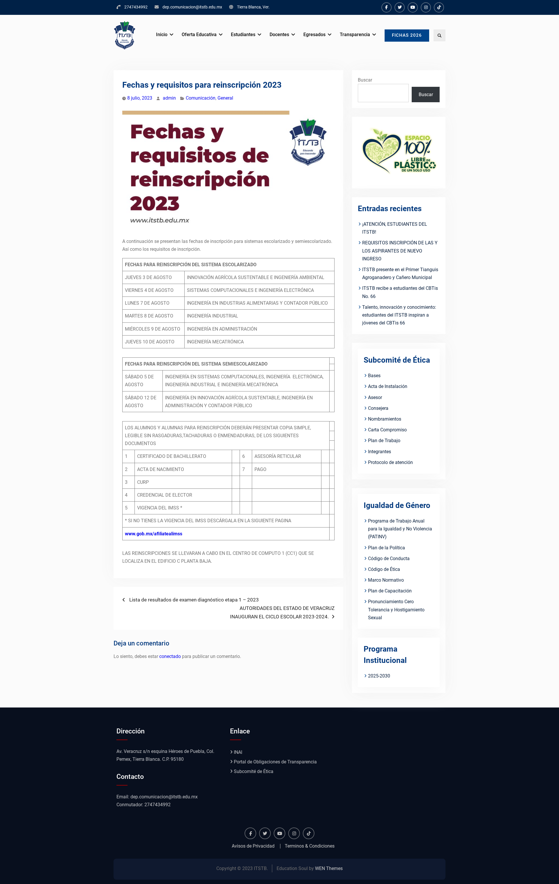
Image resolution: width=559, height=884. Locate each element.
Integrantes (379, 451)
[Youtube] (413, 7)
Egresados (314, 34)
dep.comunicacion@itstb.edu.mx (192, 7)
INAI (238, 752)
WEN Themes (329, 868)
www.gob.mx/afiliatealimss (153, 534)
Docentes (279, 34)
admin (169, 98)
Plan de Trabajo (384, 440)
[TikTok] (439, 7)
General (225, 98)
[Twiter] (400, 7)
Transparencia (355, 34)
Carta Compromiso (387, 430)
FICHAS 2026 (407, 35)
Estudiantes (243, 34)
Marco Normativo (386, 580)
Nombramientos (384, 419)
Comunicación (200, 98)
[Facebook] (386, 7)
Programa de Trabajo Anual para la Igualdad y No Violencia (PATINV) (400, 528)
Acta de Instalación (387, 386)
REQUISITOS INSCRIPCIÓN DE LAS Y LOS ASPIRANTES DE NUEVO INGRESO (400, 250)
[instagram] (426, 7)
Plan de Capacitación (390, 591)
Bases (374, 375)
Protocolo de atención (390, 462)
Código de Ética (384, 569)
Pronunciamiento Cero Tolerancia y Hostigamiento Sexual (396, 609)
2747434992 (136, 7)
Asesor (375, 397)
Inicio (161, 34)
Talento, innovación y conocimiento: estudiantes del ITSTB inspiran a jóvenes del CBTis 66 (399, 315)
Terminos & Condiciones (310, 846)
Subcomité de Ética (253, 771)
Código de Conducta (389, 558)
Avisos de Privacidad (253, 846)
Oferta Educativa (199, 34)
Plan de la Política (386, 547)
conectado (170, 656)
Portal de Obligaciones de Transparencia (275, 762)
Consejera (378, 408)
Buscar (365, 80)
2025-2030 (379, 676)
